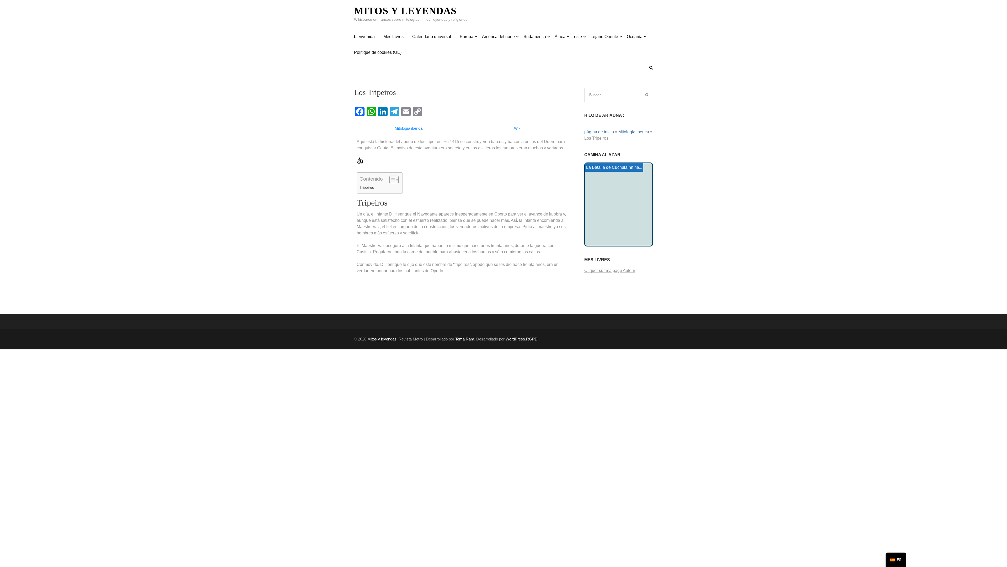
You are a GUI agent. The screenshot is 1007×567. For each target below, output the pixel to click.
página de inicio (599, 132)
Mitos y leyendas (405, 10)
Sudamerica (534, 36)
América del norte (498, 36)
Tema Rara (464, 339)
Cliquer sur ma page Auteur (609, 270)
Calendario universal (431, 36)
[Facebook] (360, 111)
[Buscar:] (611, 95)
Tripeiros (367, 187)
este (578, 36)
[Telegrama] (394, 111)
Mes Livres (393, 36)
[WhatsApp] (371, 111)
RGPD (532, 339)
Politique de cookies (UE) (377, 52)
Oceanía (634, 36)
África (560, 36)
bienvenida (364, 36)
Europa (466, 36)
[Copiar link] (417, 111)
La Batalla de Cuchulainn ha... (614, 167)
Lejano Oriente (604, 36)
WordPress (515, 339)
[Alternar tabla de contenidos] (391, 179)
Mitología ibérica (633, 132)
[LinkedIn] (383, 111)
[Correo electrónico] (406, 111)
